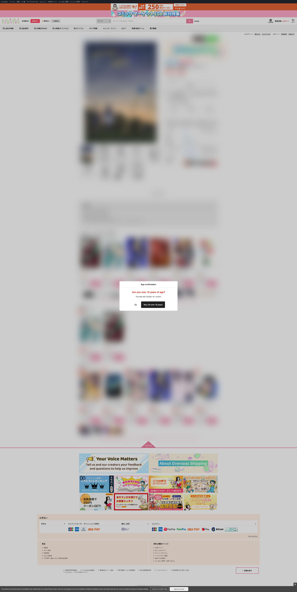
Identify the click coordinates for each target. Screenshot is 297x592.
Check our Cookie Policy (159, 589)
